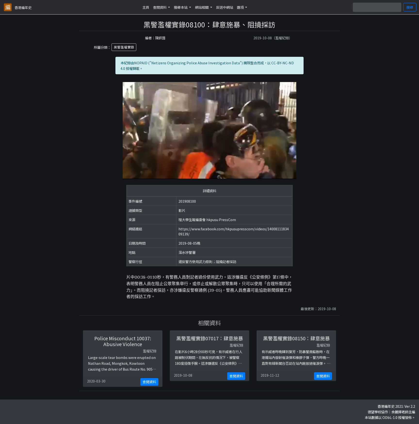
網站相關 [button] (202, 7)
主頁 (145, 7)
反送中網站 (224, 7)
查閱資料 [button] (160, 7)
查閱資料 (149, 381)
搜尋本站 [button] (181, 7)
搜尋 (409, 7)
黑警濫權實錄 (124, 47)
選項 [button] (240, 7)
